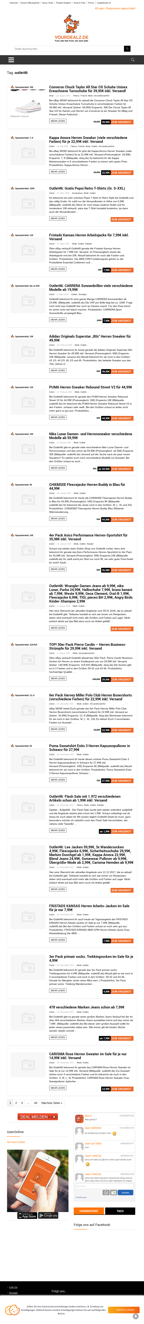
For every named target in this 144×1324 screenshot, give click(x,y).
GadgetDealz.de (104, 3)
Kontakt (13, 1292)
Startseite (14, 3)
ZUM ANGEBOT (121, 122)
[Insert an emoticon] (106, 1192)
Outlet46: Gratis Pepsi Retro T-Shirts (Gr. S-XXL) (87, 188)
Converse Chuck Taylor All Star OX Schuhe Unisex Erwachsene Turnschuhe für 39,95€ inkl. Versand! (88, 89)
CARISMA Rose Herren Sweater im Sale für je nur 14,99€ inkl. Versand (88, 1056)
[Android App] (48, 1213)
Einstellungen (81, 1197)
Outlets (94, 146)
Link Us (13, 1287)
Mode (90, 96)
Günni (51, 146)
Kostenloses (77, 193)
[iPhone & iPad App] (27, 1213)
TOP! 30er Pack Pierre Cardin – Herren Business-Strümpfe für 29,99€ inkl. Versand (87, 646)
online (16, 1142)
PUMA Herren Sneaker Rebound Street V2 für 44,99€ (90, 387)
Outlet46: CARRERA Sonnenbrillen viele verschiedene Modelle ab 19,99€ (91, 287)
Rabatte (88, 244)
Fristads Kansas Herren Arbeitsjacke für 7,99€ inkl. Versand (89, 237)
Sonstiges (82, 294)
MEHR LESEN (58, 120)
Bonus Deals (47, 3)
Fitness (76, 96)
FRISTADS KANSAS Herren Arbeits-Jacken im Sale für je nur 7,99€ (89, 908)
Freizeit (83, 96)
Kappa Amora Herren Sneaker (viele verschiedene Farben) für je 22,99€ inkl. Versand (88, 139)
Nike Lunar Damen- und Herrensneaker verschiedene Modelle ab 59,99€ (90, 436)
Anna (51, 96)
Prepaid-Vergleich (63, 3)
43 (35, 1102)
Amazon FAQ (79, 3)
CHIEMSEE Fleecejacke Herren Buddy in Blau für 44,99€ (87, 486)
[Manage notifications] (136, 1316)
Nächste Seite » (51, 1102)
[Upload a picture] (113, 1192)
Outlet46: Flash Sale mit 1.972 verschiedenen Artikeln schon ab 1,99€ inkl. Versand (84, 798)
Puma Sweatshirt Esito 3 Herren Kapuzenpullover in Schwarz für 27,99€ (89, 747)
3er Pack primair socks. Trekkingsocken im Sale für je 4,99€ (91, 958)
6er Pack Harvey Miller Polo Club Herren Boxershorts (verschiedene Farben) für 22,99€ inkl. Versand (90, 697)
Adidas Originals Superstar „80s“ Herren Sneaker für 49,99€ (90, 338)
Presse (91, 3)
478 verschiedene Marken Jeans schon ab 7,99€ (86, 1007)
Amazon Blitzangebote (30, 3)
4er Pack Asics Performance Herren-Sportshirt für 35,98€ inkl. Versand (88, 537)
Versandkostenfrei (101, 96)
